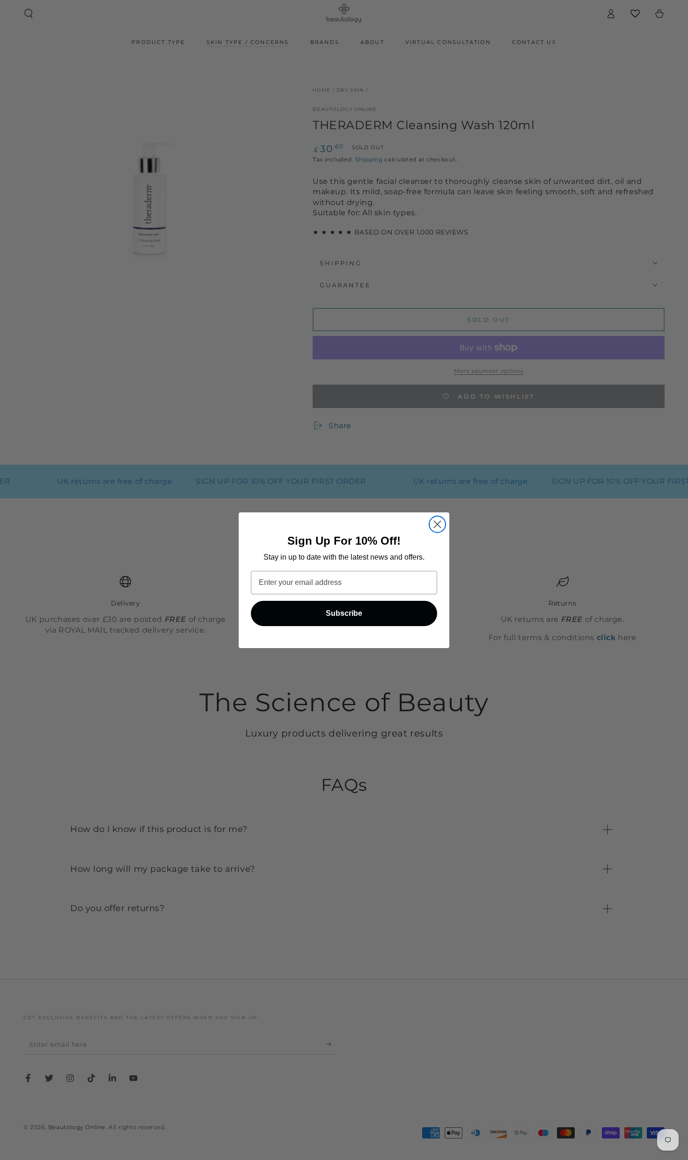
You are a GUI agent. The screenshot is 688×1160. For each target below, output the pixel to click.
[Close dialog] (437, 524)
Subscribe (344, 613)
